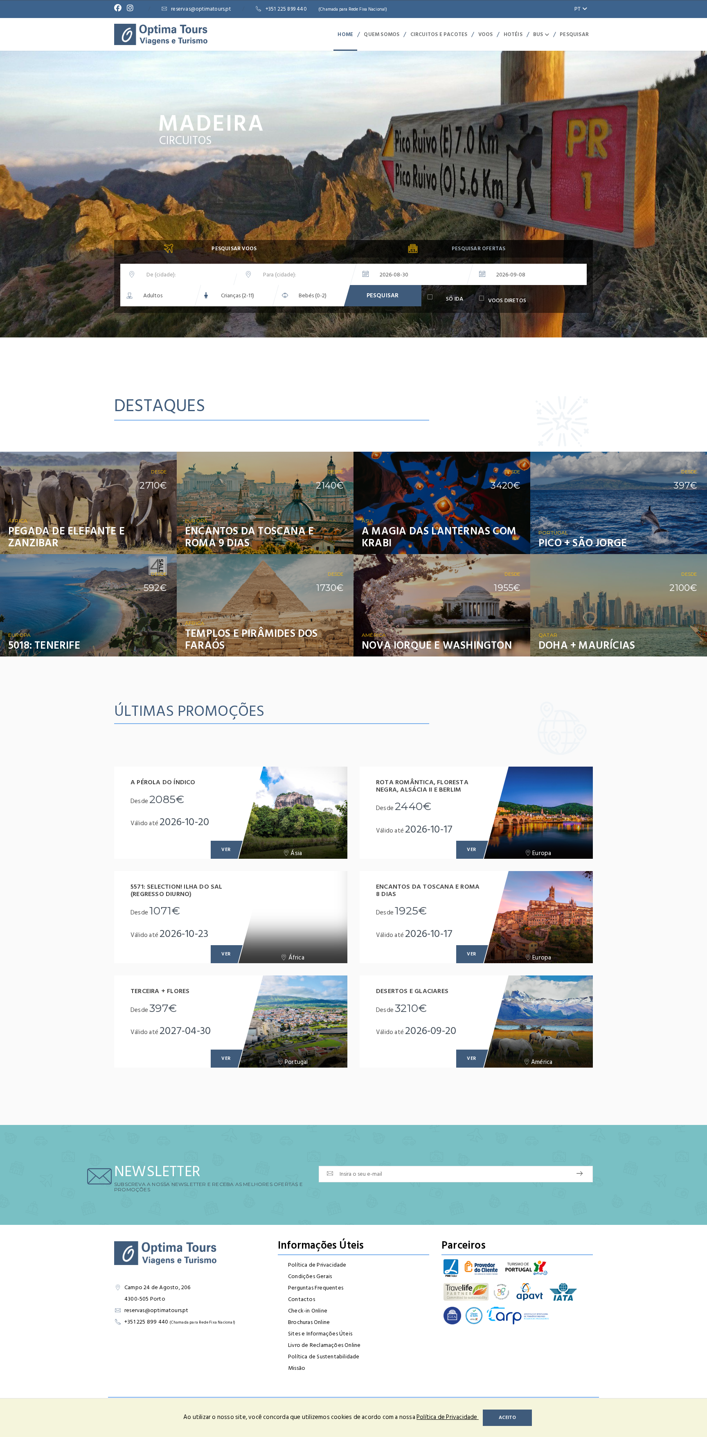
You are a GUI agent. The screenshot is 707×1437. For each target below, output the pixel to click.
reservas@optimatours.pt (201, 9)
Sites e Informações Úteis (320, 1333)
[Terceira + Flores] (292, 1021)
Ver (159, 541)
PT (578, 9)
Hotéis (513, 34)
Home (345, 34)
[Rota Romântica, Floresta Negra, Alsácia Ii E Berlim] (538, 813)
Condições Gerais (310, 1276)
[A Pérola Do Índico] (292, 813)
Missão (296, 1368)
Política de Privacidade (317, 1265)
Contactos (301, 1299)
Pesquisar (574, 34)
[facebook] (120, 9)
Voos (485, 34)
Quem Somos (381, 34)
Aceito (507, 1417)
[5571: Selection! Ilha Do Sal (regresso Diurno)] (292, 917)
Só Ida (454, 299)
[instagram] (132, 9)
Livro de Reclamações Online (324, 1345)
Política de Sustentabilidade (324, 1356)
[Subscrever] (579, 1174)
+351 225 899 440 (326, 9)
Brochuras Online (309, 1322)
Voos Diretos (507, 300)
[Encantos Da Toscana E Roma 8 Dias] (538, 917)
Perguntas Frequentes (315, 1287)
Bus (539, 34)
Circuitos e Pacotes (439, 34)
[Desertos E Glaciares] (538, 1021)
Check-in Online (307, 1310)
